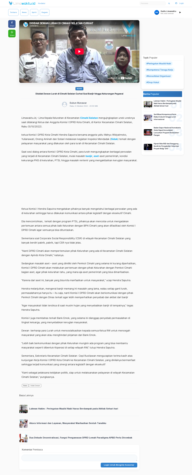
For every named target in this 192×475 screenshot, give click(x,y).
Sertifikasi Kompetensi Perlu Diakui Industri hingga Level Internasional (165, 116)
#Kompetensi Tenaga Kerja (159, 69)
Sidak (114, 139)
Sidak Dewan (35, 386)
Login (181, 3)
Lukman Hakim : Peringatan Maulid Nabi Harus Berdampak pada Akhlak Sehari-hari (73, 408)
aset (96, 156)
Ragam (45, 12)
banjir (89, 156)
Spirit (34, 12)
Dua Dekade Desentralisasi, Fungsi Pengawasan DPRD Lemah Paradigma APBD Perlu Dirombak (80, 437)
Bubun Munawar (78, 103)
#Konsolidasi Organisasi (158, 76)
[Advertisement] (79, 184)
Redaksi (41, 3)
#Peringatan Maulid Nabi (158, 63)
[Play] (180, 12)
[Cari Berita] (169, 3)
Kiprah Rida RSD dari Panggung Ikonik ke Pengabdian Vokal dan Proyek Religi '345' (166, 146)
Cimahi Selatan (89, 117)
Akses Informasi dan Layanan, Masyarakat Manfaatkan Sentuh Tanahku (67, 423)
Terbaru (13, 12)
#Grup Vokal (152, 82)
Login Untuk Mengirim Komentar (119, 465)
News (24, 12)
